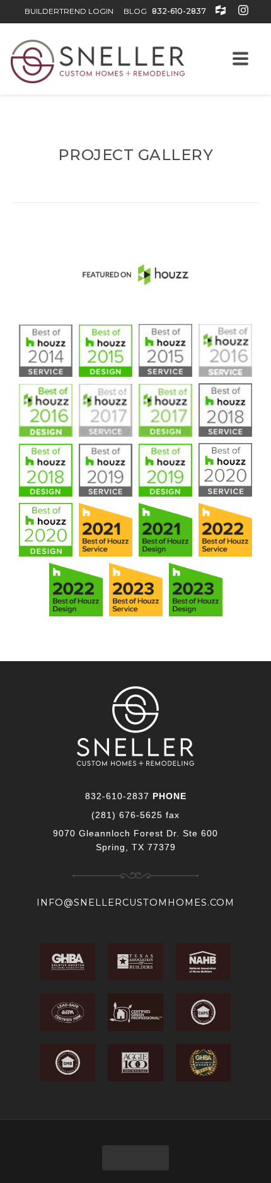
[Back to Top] (135, 1157)
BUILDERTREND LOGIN (69, 11)
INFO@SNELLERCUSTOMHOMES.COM (135, 902)
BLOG (135, 11)
